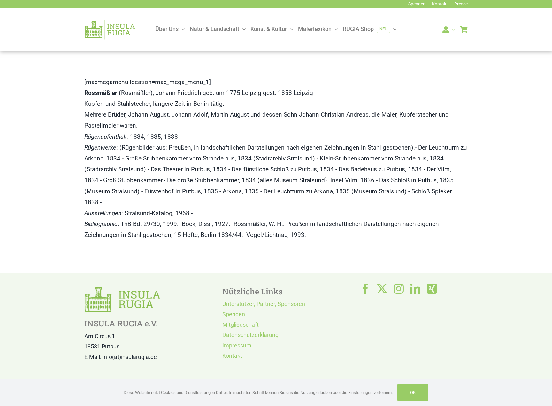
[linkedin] (415, 289)
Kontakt (232, 355)
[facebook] (365, 289)
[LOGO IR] (109, 22)
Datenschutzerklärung (250, 335)
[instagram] (399, 289)
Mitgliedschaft (240, 324)
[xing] (432, 289)
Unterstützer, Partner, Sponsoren (263, 304)
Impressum (236, 345)
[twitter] (382, 289)
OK (413, 392)
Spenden (233, 314)
